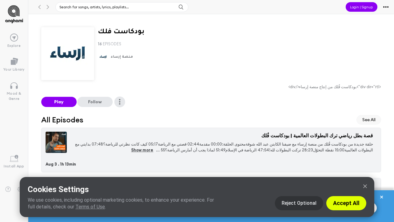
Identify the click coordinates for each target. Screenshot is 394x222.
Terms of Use (90, 207)
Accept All (346, 203)
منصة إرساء (122, 57)
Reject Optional (299, 203)
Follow (95, 102)
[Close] (365, 186)
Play (58, 102)
